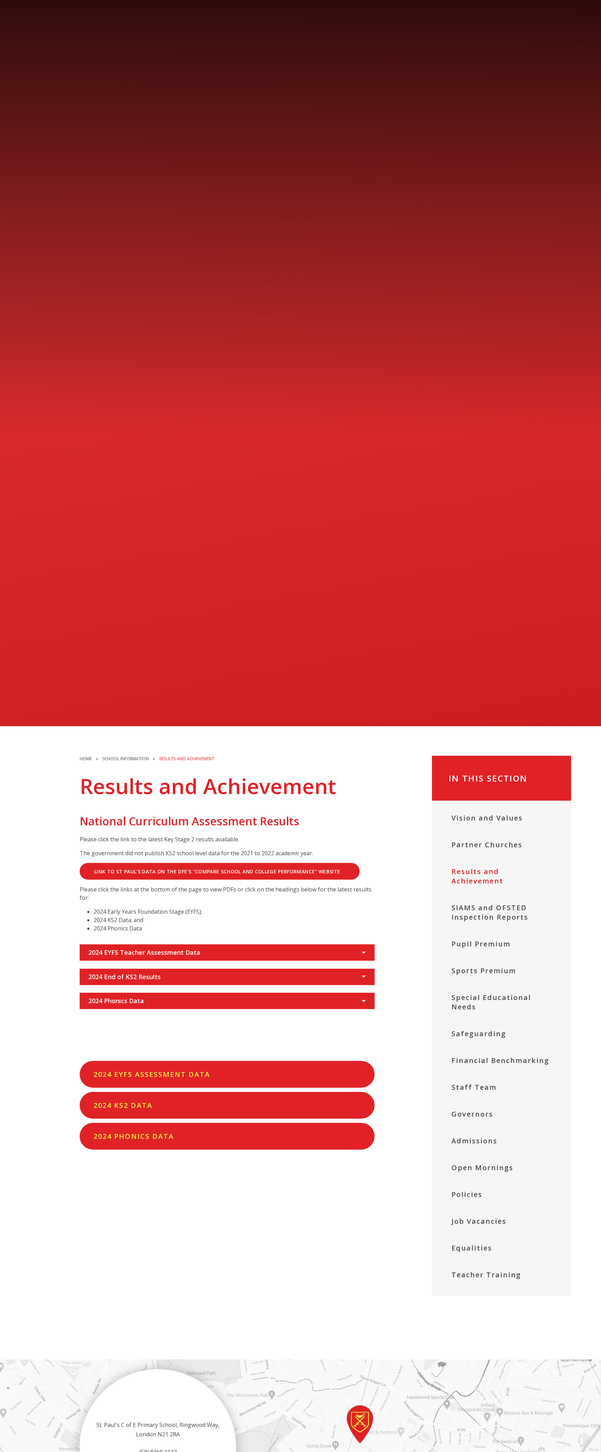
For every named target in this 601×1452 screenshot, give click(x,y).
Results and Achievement (186, 759)
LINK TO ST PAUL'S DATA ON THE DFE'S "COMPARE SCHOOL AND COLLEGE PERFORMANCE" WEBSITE (217, 871)
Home (86, 759)
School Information (125, 759)
